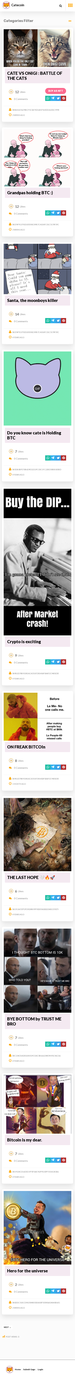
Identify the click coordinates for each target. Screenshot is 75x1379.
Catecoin (17, 5)
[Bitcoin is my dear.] (38, 1104)
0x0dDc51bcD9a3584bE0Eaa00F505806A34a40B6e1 (36, 1302)
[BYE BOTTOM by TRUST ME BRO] (38, 971)
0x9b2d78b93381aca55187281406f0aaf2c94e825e (35, 673)
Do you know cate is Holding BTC (34, 435)
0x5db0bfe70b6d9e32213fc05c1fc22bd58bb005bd (36, 469)
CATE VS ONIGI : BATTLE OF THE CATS (34, 76)
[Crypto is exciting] (38, 562)
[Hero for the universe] (38, 1228)
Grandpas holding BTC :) (30, 192)
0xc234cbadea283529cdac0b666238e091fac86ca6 (36, 1056)
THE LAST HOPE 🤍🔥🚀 (31, 877)
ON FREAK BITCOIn (26, 746)
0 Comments (20, 98)
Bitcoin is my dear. (24, 1139)
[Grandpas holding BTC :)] (38, 157)
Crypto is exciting (24, 641)
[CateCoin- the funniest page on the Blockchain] (6, 5)
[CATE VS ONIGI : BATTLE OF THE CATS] (38, 48)
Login (40, 1369)
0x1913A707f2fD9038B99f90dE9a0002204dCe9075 (35, 909)
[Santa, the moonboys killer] (38, 269)
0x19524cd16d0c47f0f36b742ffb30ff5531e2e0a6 (35, 1172)
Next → (7, 1327)
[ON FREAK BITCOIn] (38, 717)
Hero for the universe (27, 1270)
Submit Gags (29, 1369)
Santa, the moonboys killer (32, 300)
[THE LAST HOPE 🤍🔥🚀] (38, 834)
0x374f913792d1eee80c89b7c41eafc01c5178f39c (35, 224)
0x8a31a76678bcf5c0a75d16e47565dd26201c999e (35, 110)
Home (18, 1369)
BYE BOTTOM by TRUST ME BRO (34, 1021)
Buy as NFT (55, 91)
